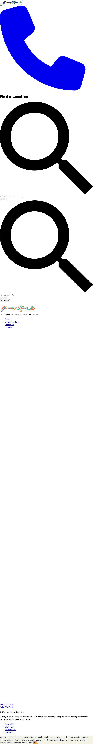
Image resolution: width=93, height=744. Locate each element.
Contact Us (9, 324)
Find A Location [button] (6, 704)
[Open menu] (1, 4)
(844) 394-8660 (6, 707)
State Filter (5, 301)
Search (3, 199)
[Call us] (43, 90)
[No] (38, 743)
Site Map (8, 732)
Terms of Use (10, 724)
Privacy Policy (10, 729)
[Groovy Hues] (18, 311)
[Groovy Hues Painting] (13, 4)
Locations (9, 327)
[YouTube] (46, 701)
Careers (8, 319)
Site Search (9, 726)
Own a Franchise (12, 322)
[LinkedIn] (46, 608)
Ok (35, 743)
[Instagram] (46, 515)
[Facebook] (46, 422)
